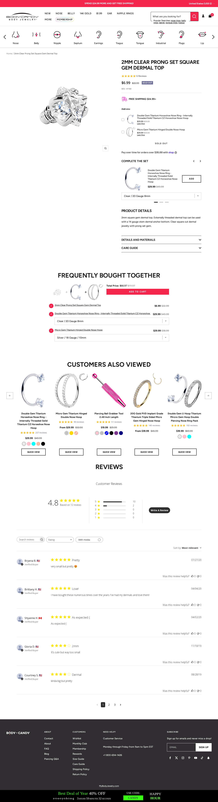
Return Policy (80, 774)
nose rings (175, 20)
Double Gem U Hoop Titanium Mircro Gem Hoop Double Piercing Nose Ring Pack (184, 417)
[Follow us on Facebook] (170, 758)
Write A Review (159, 510)
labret (162, 22)
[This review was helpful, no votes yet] (192, 576)
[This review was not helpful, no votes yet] (198, 576)
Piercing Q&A (51, 759)
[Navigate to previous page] (97, 704)
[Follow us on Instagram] (183, 758)
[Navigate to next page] (121, 704)
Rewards (77, 753)
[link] (24, 444)
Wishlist (77, 738)
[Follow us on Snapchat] (208, 758)
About (47, 743)
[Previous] (5, 36)
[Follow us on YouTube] (195, 758)
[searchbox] (28, 539)
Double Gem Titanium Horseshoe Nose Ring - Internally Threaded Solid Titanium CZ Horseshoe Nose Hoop (33, 420)
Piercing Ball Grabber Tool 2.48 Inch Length (108, 415)
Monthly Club (80, 743)
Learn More (141, 124)
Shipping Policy (81, 769)
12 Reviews (141, 76)
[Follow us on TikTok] (202, 758)
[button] (9, 395)
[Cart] (210, 16)
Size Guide (78, 759)
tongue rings (171, 22)
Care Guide (79, 764)
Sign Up (203, 747)
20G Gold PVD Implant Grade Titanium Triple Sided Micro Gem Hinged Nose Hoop (146, 417)
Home (9, 53)
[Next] (212, 36)
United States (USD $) (200, 3)
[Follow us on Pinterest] (189, 758)
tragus (181, 22)
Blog (46, 753)
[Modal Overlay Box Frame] (109, 796)
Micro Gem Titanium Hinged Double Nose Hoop (71, 415)
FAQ (46, 748)
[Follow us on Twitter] (176, 758)
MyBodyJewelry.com (109, 786)
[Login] (203, 16)
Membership (79, 748)
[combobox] (60, 540)
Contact (48, 738)
